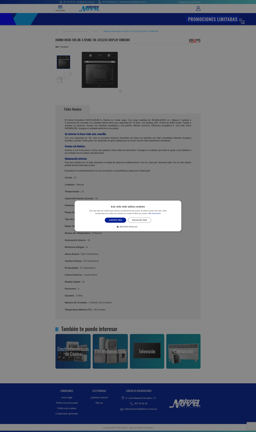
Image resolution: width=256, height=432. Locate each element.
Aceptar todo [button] (115, 220)
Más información (154, 214)
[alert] (128, 216)
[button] (128, 226)
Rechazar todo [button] (139, 220)
